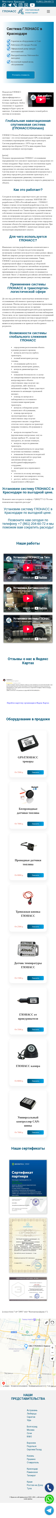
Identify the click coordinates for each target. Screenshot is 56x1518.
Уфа (29, 1420)
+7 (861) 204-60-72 (32, 524)
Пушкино (31, 1459)
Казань (30, 1456)
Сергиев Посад (34, 1449)
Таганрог (31, 1475)
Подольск (31, 1446)
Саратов (31, 1417)
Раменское (32, 1472)
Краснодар (32, 1469)
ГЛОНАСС (20, 11)
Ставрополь (33, 1462)
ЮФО (29, 1436)
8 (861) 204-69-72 (45, 1)
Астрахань (32, 1410)
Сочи (29, 1433)
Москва (30, 1430)
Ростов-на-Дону (35, 1485)
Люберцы (31, 1413)
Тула (29, 1488)
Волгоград (32, 1426)
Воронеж (31, 1443)
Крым (29, 1482)
